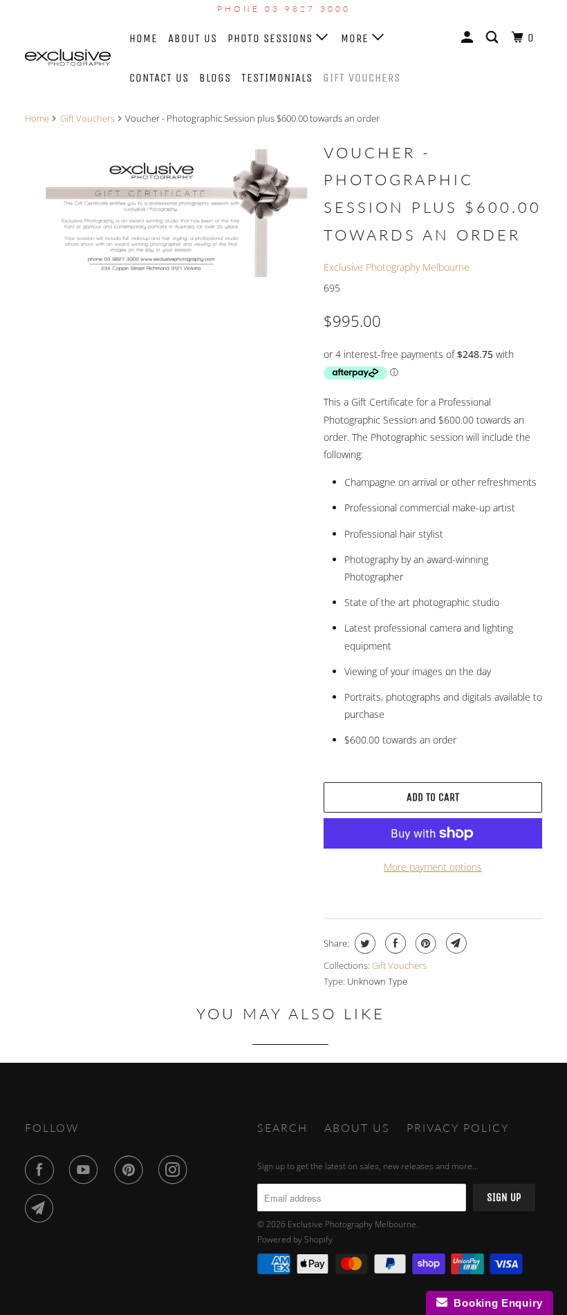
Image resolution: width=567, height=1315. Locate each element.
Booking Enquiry (495, 1303)
